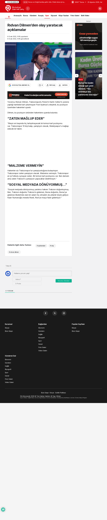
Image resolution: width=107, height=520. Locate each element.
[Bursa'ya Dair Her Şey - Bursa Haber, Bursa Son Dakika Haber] (14, 8)
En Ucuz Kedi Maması (51, 397)
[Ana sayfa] (9, 16)
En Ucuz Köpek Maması (40, 397)
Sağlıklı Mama (31, 397)
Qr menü (72, 397)
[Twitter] (54, 313)
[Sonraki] (100, 75)
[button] (100, 8)
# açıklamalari (41, 246)
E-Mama (25, 397)
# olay (52, 246)
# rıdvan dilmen (14, 252)
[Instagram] (63, 313)
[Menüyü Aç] (28, 8)
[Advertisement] (38, 147)
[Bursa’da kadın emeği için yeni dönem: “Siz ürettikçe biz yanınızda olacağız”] (88, 75)
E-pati (21, 397)
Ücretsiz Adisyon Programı (81, 397)
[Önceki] (76, 75)
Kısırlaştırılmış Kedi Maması (63, 397)
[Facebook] (45, 313)
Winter (58, 396)
